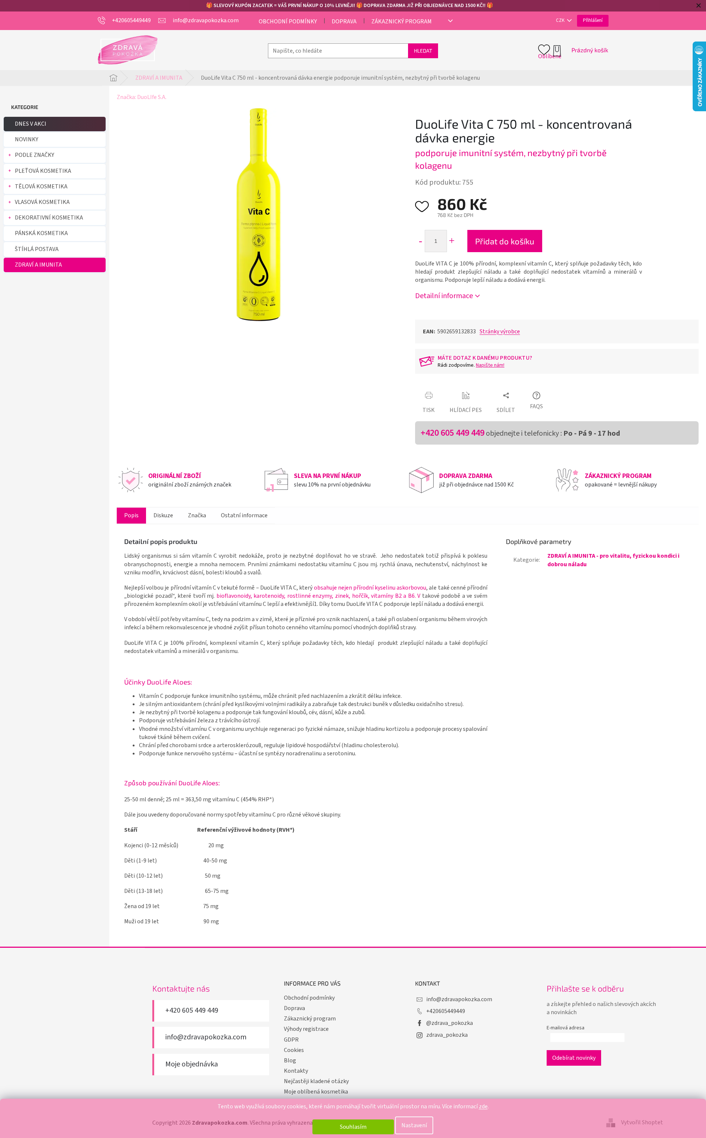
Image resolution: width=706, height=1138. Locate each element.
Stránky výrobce (500, 331)
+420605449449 (445, 1011)
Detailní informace (444, 296)
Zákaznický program (401, 21)
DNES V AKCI (30, 124)
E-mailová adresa (565, 1028)
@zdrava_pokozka (449, 1023)
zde (483, 1106)
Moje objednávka (191, 1064)
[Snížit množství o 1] (420, 241)
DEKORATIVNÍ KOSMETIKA (49, 218)
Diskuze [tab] (163, 515)
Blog (290, 1060)
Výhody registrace (306, 1029)
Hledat (423, 50)
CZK (561, 20)
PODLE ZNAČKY (34, 155)
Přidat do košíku (504, 241)
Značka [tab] (197, 515)
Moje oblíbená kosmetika (316, 1092)
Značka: (141, 97)
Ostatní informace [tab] (244, 515)
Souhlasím (353, 1127)
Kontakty (296, 1071)
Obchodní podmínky (288, 21)
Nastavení (414, 1125)
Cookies (294, 1050)
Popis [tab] (131, 515)
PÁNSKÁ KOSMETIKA (41, 233)
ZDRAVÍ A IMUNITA (38, 265)
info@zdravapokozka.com (205, 1037)
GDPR (291, 1040)
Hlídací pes (466, 410)
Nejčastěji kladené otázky (316, 1081)
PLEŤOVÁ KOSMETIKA (43, 171)
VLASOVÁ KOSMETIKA (42, 202)
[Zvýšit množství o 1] (451, 241)
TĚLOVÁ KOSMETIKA (41, 186)
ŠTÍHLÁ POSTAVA (37, 249)
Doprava (344, 21)
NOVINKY (26, 139)
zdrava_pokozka (447, 1035)
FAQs (536, 406)
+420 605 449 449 (452, 432)
